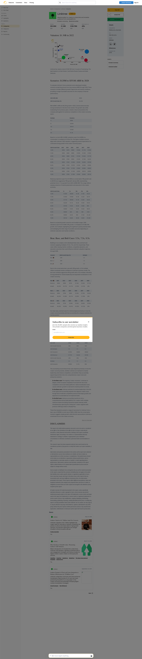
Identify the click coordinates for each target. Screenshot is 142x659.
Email (54, 329)
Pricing (32, 2)
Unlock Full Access (126, 2)
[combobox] (77, 2)
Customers (19, 2)
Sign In (136, 2)
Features (11, 2)
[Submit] (60, 2)
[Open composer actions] (51, 655)
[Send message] (91, 656)
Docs (25, 2)
